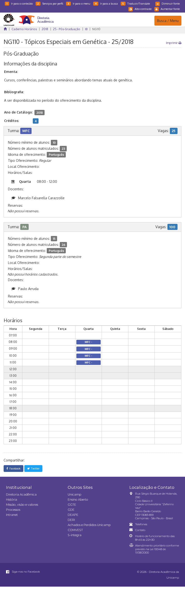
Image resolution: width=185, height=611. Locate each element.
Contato (140, 530)
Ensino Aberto (78, 499)
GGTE (72, 504)
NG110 (96, 29)
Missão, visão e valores (22, 504)
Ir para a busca (106, 3)
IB (86, 29)
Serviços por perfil (50, 3)
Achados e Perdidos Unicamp (89, 525)
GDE (71, 510)
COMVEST (75, 530)
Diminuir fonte (171, 3)
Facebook (14, 468)
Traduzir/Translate (136, 3)
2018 (45, 29)
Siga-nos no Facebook (25, 571)
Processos (13, 510)
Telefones (141, 524)
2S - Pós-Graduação (66, 29)
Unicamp (74, 494)
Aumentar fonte (170, 9)
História (11, 499)
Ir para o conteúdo (20, 3)
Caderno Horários (24, 29)
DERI (71, 520)
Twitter (35, 468)
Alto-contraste (143, 9)
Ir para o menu (79, 3)
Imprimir (172, 43)
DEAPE (73, 515)
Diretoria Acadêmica (21, 494)
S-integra (74, 535)
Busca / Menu (168, 20)
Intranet (12, 515)
